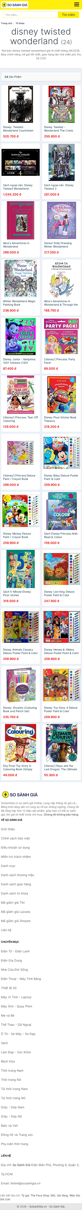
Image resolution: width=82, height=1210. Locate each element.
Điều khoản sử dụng (15, 847)
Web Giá (74, 1195)
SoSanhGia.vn (38, 1206)
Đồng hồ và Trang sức (17, 1135)
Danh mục (8, 866)
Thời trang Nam (12, 1070)
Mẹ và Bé (7, 1015)
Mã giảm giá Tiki (13, 902)
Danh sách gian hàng (16, 884)
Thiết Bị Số (9, 988)
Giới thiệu (8, 829)
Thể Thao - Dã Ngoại (16, 1025)
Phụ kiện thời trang (14, 1144)
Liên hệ (6, 930)
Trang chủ (6, 23)
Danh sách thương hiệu (17, 875)
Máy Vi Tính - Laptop (16, 997)
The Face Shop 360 (43, 1195)
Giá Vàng (62, 1195)
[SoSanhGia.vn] (20, 5)
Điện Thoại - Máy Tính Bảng (21, 979)
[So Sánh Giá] (20, 794)
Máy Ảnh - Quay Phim (16, 1006)
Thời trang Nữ (11, 1080)
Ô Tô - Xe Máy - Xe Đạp (18, 1034)
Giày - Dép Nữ (11, 1116)
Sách (4, 1043)
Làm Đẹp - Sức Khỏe (16, 1052)
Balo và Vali (9, 1125)
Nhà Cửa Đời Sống (14, 969)
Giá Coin (5, 1199)
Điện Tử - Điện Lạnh (15, 951)
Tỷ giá (25, 1195)
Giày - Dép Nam (12, 1107)
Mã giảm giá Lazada (15, 912)
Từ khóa (20, 23)
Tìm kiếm (68, 15)
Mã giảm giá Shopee (16, 921)
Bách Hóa (8, 1061)
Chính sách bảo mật (15, 838)
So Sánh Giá (56, 1206)
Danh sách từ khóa (14, 893)
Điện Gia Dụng (11, 960)
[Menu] (76, 4)
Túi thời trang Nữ (13, 1098)
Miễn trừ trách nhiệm (16, 857)
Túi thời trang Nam (14, 1089)
